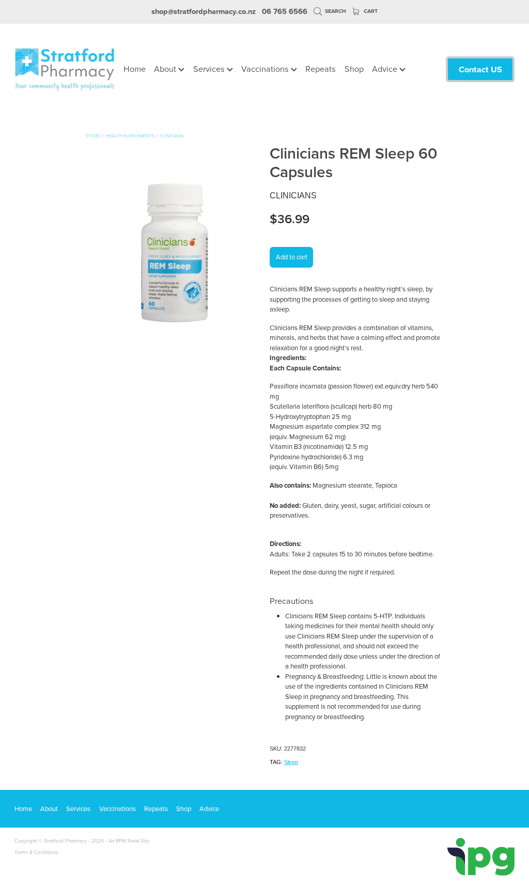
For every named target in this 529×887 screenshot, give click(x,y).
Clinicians (171, 135)
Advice (385, 68)
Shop (354, 68)
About (166, 68)
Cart (370, 11)
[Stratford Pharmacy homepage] (64, 69)
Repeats (320, 68)
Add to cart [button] (291, 256)
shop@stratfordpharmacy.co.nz (203, 11)
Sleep (291, 762)
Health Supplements (130, 135)
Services (210, 68)
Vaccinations (266, 68)
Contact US (480, 69)
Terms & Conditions (36, 851)
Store (93, 135)
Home (134, 68)
